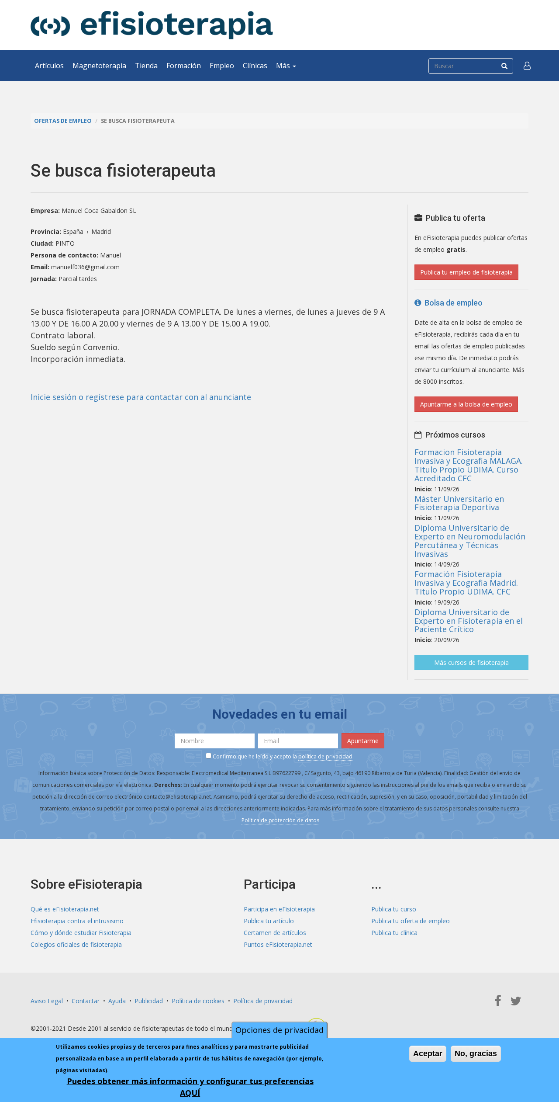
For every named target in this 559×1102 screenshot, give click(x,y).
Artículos (49, 65)
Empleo (222, 65)
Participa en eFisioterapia (279, 909)
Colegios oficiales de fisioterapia (76, 944)
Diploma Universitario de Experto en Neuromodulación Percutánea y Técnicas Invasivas (469, 540)
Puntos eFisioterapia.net (278, 944)
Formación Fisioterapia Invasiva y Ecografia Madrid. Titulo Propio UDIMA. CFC (466, 583)
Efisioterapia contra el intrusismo (77, 921)
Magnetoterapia (99, 65)
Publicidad (149, 1001)
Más (284, 65)
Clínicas (255, 65)
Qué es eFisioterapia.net (65, 909)
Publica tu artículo (269, 921)
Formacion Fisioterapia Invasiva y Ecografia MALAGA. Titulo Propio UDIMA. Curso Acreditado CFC (468, 465)
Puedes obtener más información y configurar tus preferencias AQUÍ (190, 1087)
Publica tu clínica (394, 932)
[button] (527, 65)
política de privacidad (325, 756)
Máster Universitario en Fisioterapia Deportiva (459, 503)
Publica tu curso (393, 909)
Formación (183, 65)
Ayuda (117, 1001)
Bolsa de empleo (452, 302)
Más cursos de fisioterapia (471, 662)
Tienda (146, 65)
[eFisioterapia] (152, 25)
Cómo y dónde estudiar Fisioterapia (81, 932)
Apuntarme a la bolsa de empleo (466, 404)
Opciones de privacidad (279, 1030)
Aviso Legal (47, 1001)
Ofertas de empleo (63, 121)
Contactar (86, 1001)
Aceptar (427, 1053)
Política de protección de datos (280, 820)
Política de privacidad (263, 1001)
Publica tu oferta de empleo (410, 921)
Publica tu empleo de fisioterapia (466, 272)
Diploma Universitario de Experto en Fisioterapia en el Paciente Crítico (468, 621)
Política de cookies (198, 1001)
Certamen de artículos (275, 932)
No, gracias (476, 1053)
